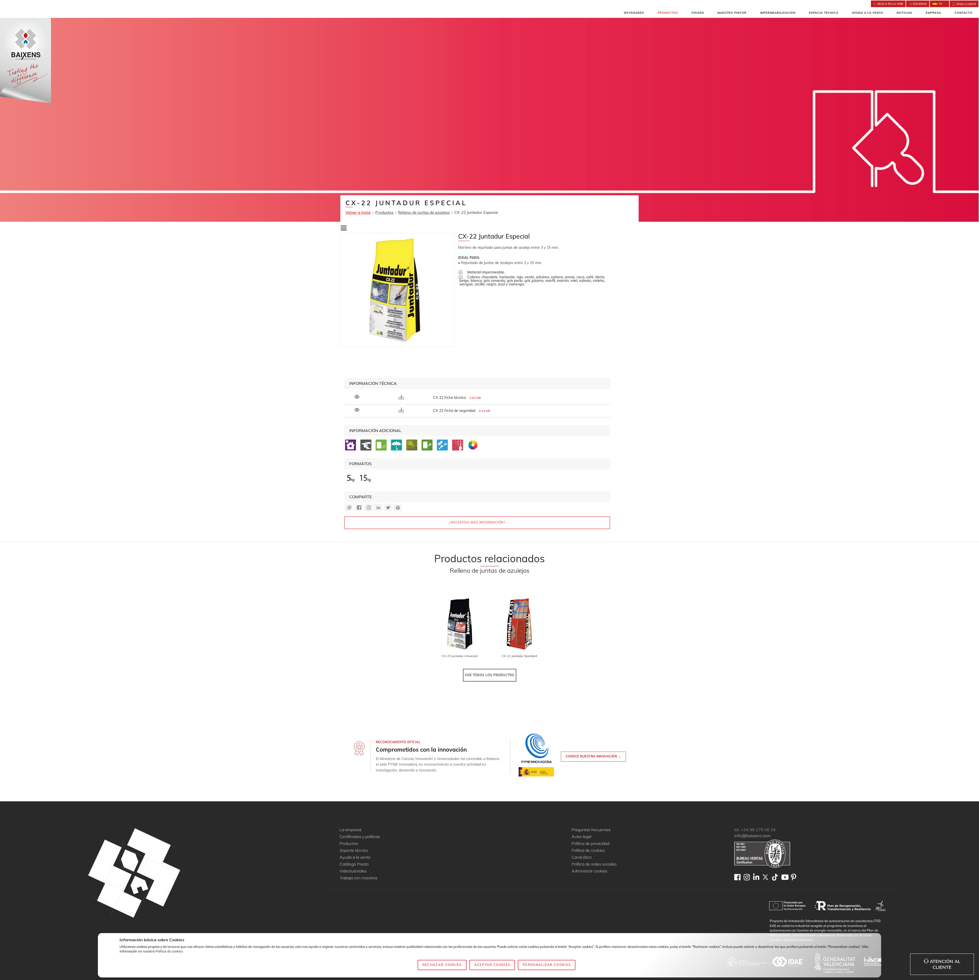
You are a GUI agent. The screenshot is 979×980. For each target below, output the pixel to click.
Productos (668, 13)
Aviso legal (581, 836)
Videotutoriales (353, 871)
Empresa (933, 13)
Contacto (964, 13)
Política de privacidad (590, 843)
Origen (697, 13)
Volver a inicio (358, 212)
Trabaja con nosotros (358, 878)
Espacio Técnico (824, 13)
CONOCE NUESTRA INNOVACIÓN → (593, 756)
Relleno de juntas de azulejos (424, 212)
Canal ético (582, 857)
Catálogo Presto (354, 864)
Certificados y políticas (360, 836)
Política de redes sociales (594, 864)
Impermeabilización (777, 13)
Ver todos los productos (489, 675)
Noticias (904, 13)
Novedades (634, 13)
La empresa (350, 830)
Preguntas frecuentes (591, 830)
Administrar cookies (589, 871)
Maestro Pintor (731, 13)
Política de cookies (588, 850)
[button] (343, 228)
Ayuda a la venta (867, 13)
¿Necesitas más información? (477, 522)
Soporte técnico (354, 850)
